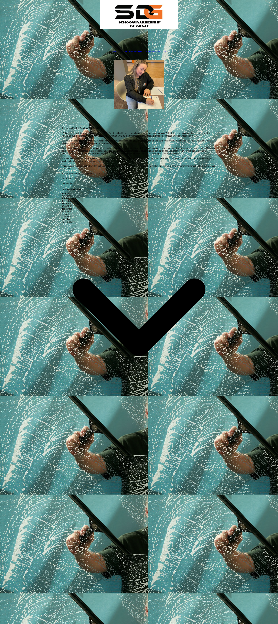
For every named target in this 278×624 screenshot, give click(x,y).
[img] (139, 14)
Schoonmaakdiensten (156, 51)
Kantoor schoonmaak (132, 51)
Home (115, 51)
